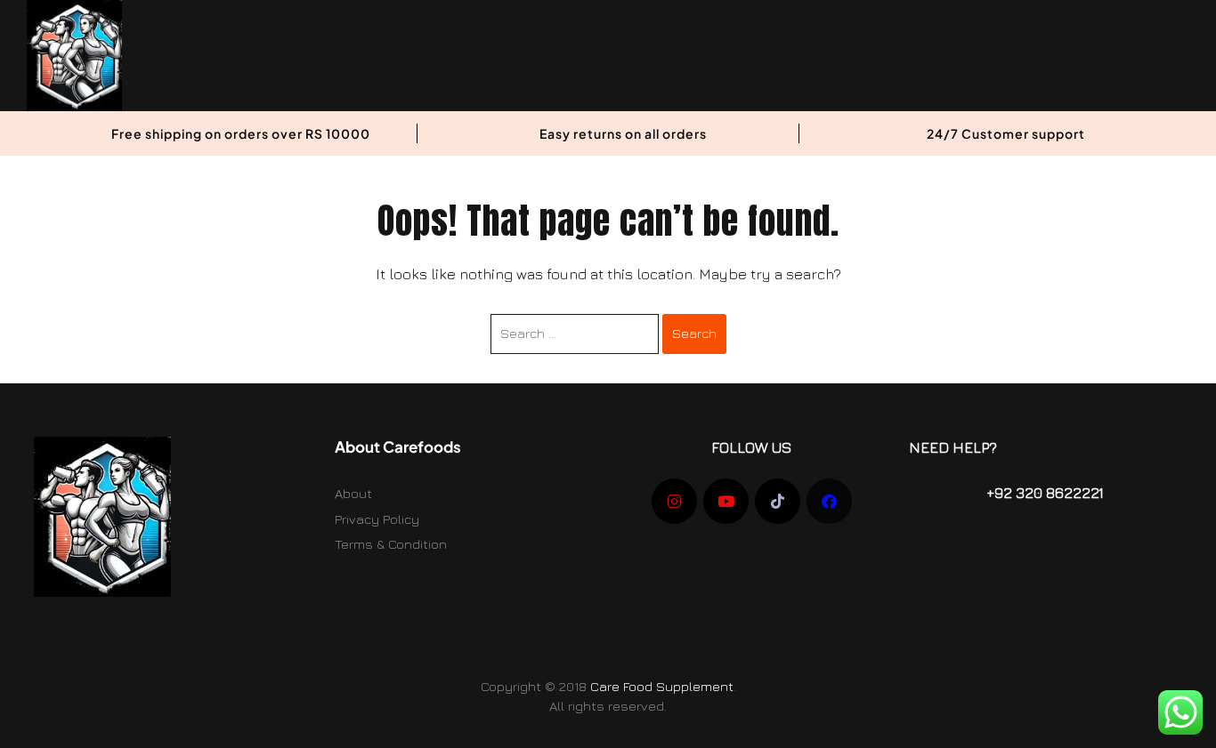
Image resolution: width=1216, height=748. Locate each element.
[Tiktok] (777, 501)
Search (694, 333)
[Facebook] (829, 501)
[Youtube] (726, 501)
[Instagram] (674, 501)
